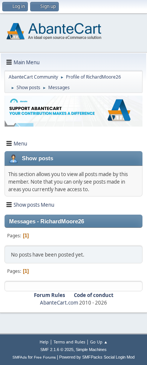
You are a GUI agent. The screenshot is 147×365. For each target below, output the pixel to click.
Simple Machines (91, 349)
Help (44, 342)
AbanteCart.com (59, 302)
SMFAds (19, 357)
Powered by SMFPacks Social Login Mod (97, 357)
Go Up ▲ (99, 342)
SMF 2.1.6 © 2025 (57, 349)
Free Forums (45, 357)
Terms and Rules (69, 342)
